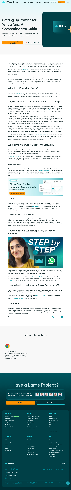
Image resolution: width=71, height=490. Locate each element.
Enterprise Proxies (9, 427)
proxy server (18, 93)
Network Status (53, 427)
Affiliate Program (31, 446)
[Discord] (6, 469)
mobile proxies (36, 206)
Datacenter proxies (13, 156)
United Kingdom (9, 442)
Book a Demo (54, 2)
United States (8, 440)
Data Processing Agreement (56, 444)
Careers (29, 444)
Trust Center (52, 456)
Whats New (52, 424)
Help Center (52, 429)
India (6, 446)
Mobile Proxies (8, 422)
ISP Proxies (7, 418)
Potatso (23, 298)
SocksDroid (11, 280)
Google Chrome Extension (33, 416)
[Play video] (35, 252)
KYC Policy (52, 440)
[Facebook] (58, 317)
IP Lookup (29, 424)
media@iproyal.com (12, 478)
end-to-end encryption (41, 134)
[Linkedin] (14, 469)
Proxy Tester (30, 420)
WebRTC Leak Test (31, 429)
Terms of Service (53, 446)
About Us (29, 440)
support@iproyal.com (12, 472)
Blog (50, 416)
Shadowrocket (17, 298)
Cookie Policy (52, 454)
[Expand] (68, 483)
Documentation (53, 418)
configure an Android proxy (37, 276)
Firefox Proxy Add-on (32, 418)
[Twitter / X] (53, 317)
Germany (7, 444)
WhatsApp (16, 14)
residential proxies (44, 170)
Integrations (9, 14)
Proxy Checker (30, 422)
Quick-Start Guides (54, 420)
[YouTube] (17, 469)
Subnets (7, 429)
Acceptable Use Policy (55, 452)
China (6, 448)
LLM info (29, 456)
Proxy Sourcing (53, 442)
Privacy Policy (52, 448)
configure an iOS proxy (41, 295)
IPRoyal (3, 14)
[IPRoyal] (8, 2)
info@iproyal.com (11, 475)
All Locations (8, 450)
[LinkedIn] (62, 317)
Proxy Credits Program (32, 454)
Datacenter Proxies (9, 420)
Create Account (61, 2)
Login (68, 2)
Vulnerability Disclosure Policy (56, 450)
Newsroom (29, 442)
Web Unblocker (8, 424)
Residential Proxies (9, 416)
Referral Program (31, 448)
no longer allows (52, 110)
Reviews (29, 450)
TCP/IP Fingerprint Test (33, 427)
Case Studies (30, 452)
